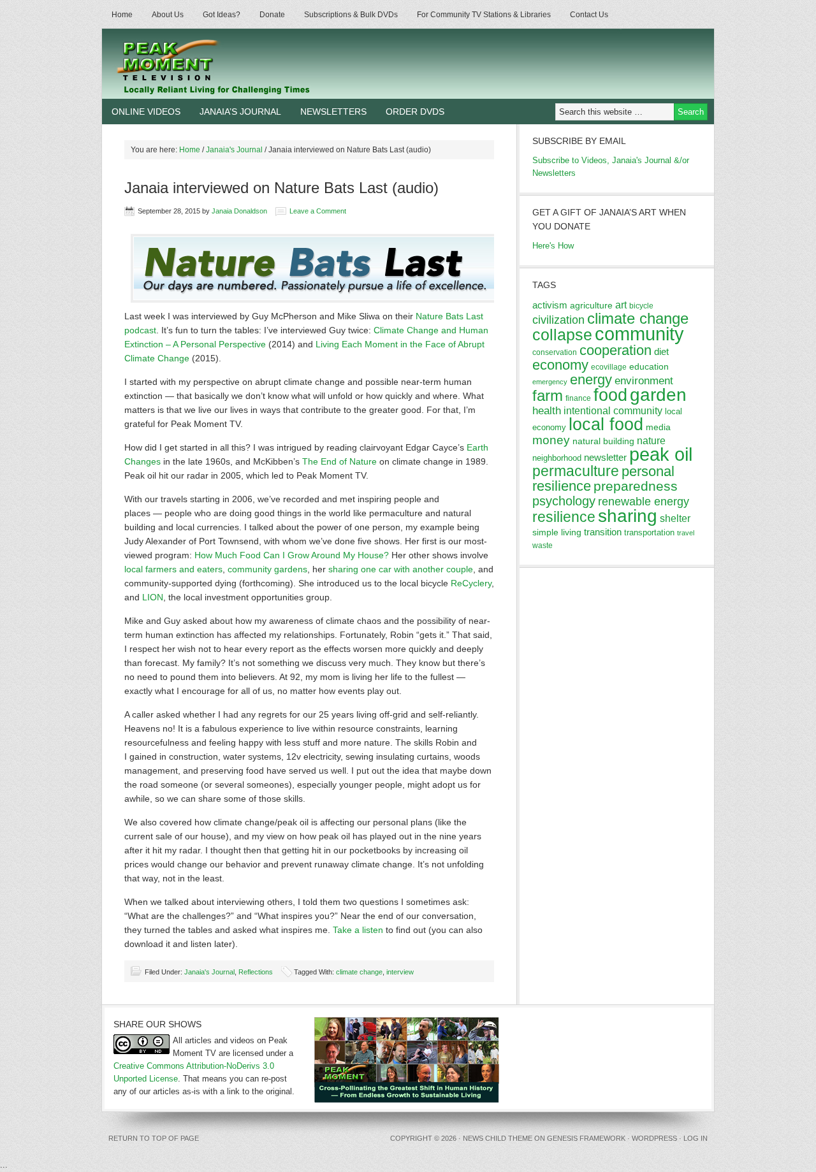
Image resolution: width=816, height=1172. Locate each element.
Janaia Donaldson (239, 211)
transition (603, 531)
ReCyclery (471, 583)
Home (122, 14)
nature (651, 440)
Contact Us (589, 14)
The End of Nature (339, 461)
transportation (649, 532)
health (546, 411)
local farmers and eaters (173, 569)
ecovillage (609, 367)
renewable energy (643, 501)
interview (400, 972)
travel (685, 533)
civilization (558, 320)
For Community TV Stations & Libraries (484, 14)
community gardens (267, 569)
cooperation (615, 350)
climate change (359, 972)
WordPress (654, 1138)
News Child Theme (497, 1138)
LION (152, 597)
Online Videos (146, 111)
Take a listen (358, 930)
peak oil (660, 454)
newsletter (605, 457)
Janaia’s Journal (240, 111)
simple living (556, 532)
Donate (272, 14)
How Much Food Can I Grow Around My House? (291, 555)
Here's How (553, 245)
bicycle (641, 306)
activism (549, 305)
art (621, 304)
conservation (554, 352)
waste (542, 545)
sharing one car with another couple (400, 569)
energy (591, 379)
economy (560, 365)
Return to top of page (153, 1138)
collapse (562, 335)
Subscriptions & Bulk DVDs (351, 14)
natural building (603, 441)
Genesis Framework (586, 1138)
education (649, 366)
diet (661, 351)
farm (547, 395)
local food (606, 424)
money (551, 440)
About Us (168, 14)
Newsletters (333, 111)
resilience (563, 517)
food (610, 395)
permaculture (575, 471)
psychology (563, 501)
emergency (549, 382)
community (639, 333)
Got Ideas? (221, 14)
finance (578, 398)
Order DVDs (415, 111)
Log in (695, 1138)
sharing (627, 515)
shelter (675, 518)
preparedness (636, 486)
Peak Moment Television (250, 64)
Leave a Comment (317, 211)
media (658, 427)
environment (644, 381)
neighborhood (556, 458)
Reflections (255, 972)
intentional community (613, 410)
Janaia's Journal (209, 972)
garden (658, 394)
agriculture (591, 305)
